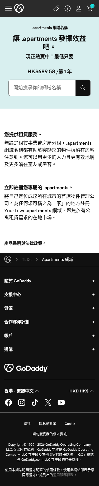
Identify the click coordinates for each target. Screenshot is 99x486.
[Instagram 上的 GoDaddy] (21, 405)
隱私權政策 (47, 423)
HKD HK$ (78, 391)
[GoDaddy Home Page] (26, 368)
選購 (8, 349)
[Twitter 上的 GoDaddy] (48, 405)
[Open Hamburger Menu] (6, 8)
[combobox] (42, 87)
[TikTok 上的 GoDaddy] (35, 405)
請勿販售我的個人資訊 (49, 434)
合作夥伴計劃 (17, 322)
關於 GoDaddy (17, 281)
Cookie (70, 423)
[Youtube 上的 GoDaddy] (61, 405)
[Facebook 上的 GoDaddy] (8, 405)
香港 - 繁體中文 (19, 391)
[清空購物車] (89, 8)
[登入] (79, 8)
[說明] (68, 8)
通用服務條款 (63, 475)
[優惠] (56, 8)
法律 (27, 423)
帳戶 (8, 335)
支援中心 (12, 294)
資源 (8, 308)
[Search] (83, 88)
